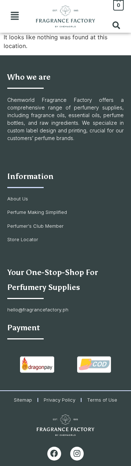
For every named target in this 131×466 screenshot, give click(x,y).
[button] (14, 16)
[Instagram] (77, 454)
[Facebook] (54, 454)
